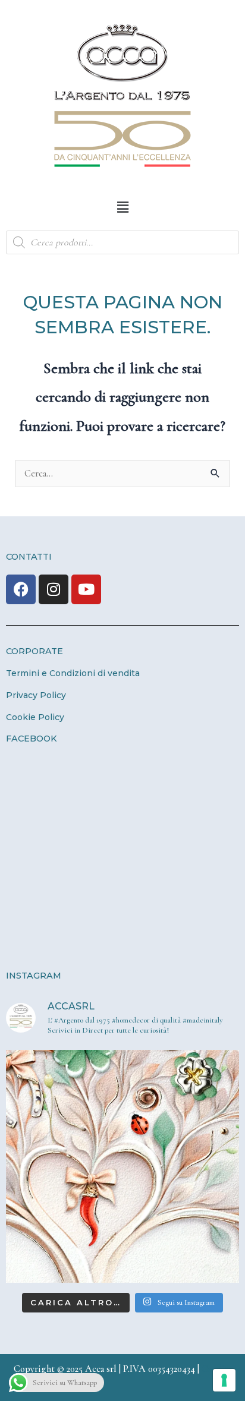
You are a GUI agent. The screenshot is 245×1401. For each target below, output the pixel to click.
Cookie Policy (35, 717)
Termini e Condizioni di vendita (73, 673)
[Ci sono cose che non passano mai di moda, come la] (122, 1166)
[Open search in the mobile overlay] (122, 242)
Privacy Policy (36, 695)
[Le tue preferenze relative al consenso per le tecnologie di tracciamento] (224, 1380)
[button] (122, 207)
